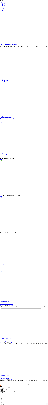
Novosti (12, 45)
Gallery (2, 79)
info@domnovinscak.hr (7, 0)
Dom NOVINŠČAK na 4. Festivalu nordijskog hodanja (6, 191)
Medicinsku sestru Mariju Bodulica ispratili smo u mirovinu (7, 154)
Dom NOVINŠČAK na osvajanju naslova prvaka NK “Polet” (6, 41)
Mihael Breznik (1, 45)
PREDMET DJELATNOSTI (2, 389)
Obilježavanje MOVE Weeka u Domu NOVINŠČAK (6, 264)
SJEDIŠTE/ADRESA (2, 388)
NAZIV (1, 387)
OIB (0, 392)
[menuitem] (24, 2)
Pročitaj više (1, 122)
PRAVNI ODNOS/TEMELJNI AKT (3, 391)
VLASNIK (1, 390)
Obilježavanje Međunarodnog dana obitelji (5, 301)
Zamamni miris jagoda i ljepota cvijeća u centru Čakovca (6, 338)
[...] (20, 158)
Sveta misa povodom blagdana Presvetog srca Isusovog (6, 117)
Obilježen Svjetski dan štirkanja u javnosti (5, 80)
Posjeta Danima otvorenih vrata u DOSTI (5, 375)
